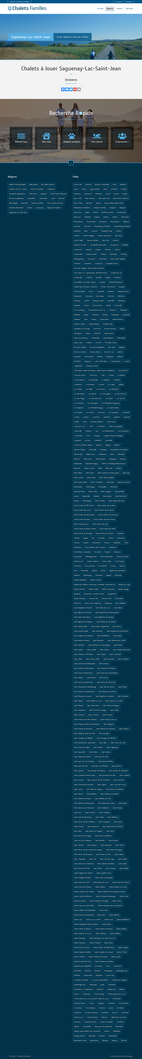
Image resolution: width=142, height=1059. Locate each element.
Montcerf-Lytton (124, 482)
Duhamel (110, 291)
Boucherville (91, 222)
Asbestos (77, 194)
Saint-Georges (104, 733)
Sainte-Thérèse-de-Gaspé (98, 957)
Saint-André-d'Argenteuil (100, 626)
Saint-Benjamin (98, 640)
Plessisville (77, 557)
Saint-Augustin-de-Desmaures (117, 631)
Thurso (91, 1003)
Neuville (96, 496)
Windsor (105, 1040)
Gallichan (77, 315)
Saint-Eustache (123, 696)
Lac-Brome (92, 394)
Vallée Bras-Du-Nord (118, 1017)
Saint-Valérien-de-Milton (106, 864)
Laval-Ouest (111, 422)
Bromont (77, 226)
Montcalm (110, 482)
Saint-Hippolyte (112, 747)
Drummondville (79, 291)
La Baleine (121, 375)
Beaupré (113, 208)
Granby (93, 319)
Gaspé (86, 315)
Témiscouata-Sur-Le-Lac (116, 994)
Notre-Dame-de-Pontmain (108, 515)
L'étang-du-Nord (92, 366)
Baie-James (33, 184)
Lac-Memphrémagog (95, 408)
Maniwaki (103, 450)
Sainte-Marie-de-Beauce (83, 929)
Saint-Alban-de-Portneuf (83, 612)
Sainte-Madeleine (123, 919)
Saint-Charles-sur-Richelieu (83, 654)
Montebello (78, 487)
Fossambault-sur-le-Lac (96, 310)
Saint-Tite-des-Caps (107, 859)
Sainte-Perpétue (80, 943)
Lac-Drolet (109, 398)
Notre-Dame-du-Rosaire (104, 533)
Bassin (98, 203)
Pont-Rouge (119, 561)
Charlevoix (51, 189)
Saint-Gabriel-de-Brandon (83, 729)
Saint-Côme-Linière (93, 659)
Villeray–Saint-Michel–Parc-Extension (87, 1031)
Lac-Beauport (114, 389)
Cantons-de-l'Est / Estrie (18, 189)
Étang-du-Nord (98, 301)
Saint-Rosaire (113, 840)
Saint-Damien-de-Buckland (83, 668)
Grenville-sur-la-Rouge (82, 329)
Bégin (87, 212)
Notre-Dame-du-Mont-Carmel (85, 529)
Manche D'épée (79, 450)
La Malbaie (105, 380)
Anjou (105, 189)
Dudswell (100, 291)
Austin (108, 194)
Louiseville (108, 440)
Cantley (76, 236)
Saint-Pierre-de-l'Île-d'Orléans (84, 822)
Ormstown (121, 538)
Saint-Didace (78, 677)
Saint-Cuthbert (123, 659)
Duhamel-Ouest (123, 291)
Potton (113, 566)
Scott (108, 966)
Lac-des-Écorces (120, 394)
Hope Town (78, 343)
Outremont (96, 543)
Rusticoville (119, 598)
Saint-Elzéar (122, 687)
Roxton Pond (106, 598)
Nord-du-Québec (37, 203)
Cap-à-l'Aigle (78, 240)
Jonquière (77, 356)
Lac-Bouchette (79, 394)
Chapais (98, 249)
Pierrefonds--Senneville (82, 552)
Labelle (120, 384)
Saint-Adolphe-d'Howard (83, 608)
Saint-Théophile (79, 859)
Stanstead (93, 985)
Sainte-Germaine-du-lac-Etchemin (110, 905)
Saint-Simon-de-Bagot (114, 850)
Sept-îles (88, 971)
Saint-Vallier (122, 864)
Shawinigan (108, 971)
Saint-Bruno (118, 645)
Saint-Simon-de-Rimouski (83, 854)
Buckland (77, 231)
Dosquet (121, 287)
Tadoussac (86, 994)
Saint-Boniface (79, 645)
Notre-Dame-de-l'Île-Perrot (84, 505)
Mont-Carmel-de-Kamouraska (108, 473)
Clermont (77, 263)
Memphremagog (91, 463)
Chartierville (78, 254)
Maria (112, 454)
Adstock (88, 184)
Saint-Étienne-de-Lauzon (83, 696)
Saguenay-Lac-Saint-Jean (72, 37)
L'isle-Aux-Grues (80, 375)
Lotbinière (98, 440)
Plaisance (117, 552)
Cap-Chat (105, 240)
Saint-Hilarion (98, 747)
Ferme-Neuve (97, 305)
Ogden (85, 538)
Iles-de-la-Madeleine (97, 347)
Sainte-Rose (108, 943)
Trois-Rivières (90, 1008)
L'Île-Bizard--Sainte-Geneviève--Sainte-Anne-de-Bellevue (94, 370)
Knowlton (77, 361)
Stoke (102, 985)
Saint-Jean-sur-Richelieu (99, 766)
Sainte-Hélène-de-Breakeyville (85, 910)
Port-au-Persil (90, 566)
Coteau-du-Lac (116, 273)
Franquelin (123, 310)
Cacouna (94, 231)
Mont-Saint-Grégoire (106, 477)
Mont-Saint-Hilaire (80, 482)
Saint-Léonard (118, 780)
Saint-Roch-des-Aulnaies (83, 840)
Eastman (111, 296)
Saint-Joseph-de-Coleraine (118, 771)
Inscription (118, 2)
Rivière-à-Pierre (95, 580)
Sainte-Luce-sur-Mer (93, 919)
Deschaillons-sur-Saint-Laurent (85, 282)
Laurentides (43, 198)
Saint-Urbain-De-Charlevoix (84, 864)
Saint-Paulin (99, 817)
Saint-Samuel (78, 845)
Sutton (76, 994)
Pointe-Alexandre (106, 557)
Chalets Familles (24, 1056)
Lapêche (116, 417)
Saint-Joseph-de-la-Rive (107, 775)
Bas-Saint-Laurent (47, 184)
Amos (76, 189)
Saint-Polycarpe (104, 822)
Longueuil (77, 440)
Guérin (122, 329)
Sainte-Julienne (114, 915)
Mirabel (119, 468)
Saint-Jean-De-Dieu (101, 757)
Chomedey (103, 259)
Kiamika (100, 356)
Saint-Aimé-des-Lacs (103, 608)
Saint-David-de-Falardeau (106, 668)
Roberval (77, 594)
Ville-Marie (119, 1026)
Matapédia (78, 463)
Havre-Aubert (109, 333)
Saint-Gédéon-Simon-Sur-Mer (84, 733)
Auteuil (116, 194)
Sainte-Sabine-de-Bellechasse (103, 947)
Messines (77, 468)
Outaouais (40, 208)
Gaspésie (43, 194)
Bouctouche (114, 222)
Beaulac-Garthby (100, 208)
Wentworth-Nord (80, 1040)
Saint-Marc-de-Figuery (94, 789)
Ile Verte (99, 343)
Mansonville (78, 454)
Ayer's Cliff (77, 198)
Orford (110, 538)
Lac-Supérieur (114, 412)
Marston (77, 459)
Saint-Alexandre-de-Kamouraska (107, 612)
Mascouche (88, 459)
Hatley (87, 333)
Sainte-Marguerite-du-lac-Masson (86, 924)
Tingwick (101, 1003)
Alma (114, 184)
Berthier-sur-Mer (107, 212)
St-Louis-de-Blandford (100, 980)
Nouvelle (120, 533)
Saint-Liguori (101, 785)
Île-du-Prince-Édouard (58, 194)
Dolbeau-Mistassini (116, 282)
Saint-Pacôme (90, 812)
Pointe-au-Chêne (122, 557)
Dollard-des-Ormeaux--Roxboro (85, 287)
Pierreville (97, 552)
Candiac (118, 231)
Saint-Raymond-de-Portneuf (112, 826)
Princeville (84, 570)
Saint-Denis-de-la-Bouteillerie (107, 673)
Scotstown (98, 966)
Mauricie (61, 198)
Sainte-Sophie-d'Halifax (82, 952)
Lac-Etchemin (79, 403)
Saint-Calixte (78, 650)
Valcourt (104, 1017)
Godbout (77, 319)
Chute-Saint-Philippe (117, 259)
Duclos (91, 291)
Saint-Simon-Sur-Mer (103, 854)
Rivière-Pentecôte (108, 589)
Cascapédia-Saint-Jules (98, 245)
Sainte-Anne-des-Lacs (101, 882)
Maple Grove (90, 454)
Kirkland (120, 356)
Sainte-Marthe (121, 929)
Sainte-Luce (78, 919)
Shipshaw (99, 975)
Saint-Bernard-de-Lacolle (116, 640)
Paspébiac (117, 543)
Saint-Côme (78, 659)
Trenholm (111, 1003)
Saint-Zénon (97, 868)
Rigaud (108, 575)
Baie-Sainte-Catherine (121, 198)
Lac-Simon (90, 412)
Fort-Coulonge (79, 310)
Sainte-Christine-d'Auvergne (106, 896)
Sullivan (121, 989)
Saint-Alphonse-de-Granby (104, 617)
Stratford (100, 989)
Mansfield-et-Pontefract (119, 450)
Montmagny (90, 487)
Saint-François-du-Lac (108, 719)
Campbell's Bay (106, 231)
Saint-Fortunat (79, 715)
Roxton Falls (93, 598)
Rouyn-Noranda (79, 598)
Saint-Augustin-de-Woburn (83, 636)
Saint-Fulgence (108, 724)
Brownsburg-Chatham (122, 226)
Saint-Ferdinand (79, 710)
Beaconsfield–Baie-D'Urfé (113, 203)
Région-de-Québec (54, 208)
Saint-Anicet (116, 626)
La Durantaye (93, 380)
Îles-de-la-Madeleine (16, 198)
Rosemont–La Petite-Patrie (94, 594)
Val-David (124, 1012)
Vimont (106, 1031)
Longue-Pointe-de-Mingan (113, 436)
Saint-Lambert (124, 775)
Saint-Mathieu (92, 794)
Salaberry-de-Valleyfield (82, 966)
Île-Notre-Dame (111, 343)
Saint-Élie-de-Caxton (107, 687)
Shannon (97, 971)
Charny (116, 249)
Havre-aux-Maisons (81, 338)
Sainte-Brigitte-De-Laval (118, 887)
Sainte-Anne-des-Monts (121, 882)
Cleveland (87, 263)
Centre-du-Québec (37, 189)
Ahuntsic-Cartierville (102, 184)
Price (75, 570)
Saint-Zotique (111, 868)
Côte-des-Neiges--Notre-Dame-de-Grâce (89, 268)
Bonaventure (78, 222)
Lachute (86, 417)
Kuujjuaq (87, 361)
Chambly (125, 245)
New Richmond (120, 496)
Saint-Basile (117, 636)
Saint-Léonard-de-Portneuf (84, 785)
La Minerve (78, 384)
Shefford (77, 975)
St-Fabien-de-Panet (81, 980)
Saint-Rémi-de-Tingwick (94, 831)
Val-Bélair (104, 1012)
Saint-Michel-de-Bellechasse (84, 803)
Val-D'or (115, 1012)
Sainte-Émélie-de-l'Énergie (99, 901)
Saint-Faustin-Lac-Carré (113, 701)
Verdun (76, 1026)
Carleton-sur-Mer (80, 245)
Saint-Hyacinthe (79, 752)
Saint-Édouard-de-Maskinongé (85, 687)
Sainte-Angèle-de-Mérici (82, 878)
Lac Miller (89, 389)
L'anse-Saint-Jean (100, 361)
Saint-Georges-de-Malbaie (83, 738)
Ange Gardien (95, 189)
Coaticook (98, 263)
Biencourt (77, 217)
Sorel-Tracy (110, 975)
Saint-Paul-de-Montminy (83, 817)
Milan (100, 468)
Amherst (123, 184)
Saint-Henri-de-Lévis (118, 743)
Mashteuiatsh (101, 459)
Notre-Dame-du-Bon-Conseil (104, 519)
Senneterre (117, 966)
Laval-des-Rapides (96, 422)
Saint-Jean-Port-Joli (81, 766)
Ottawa (76, 543)
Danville (99, 277)
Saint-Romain (100, 840)
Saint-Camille (91, 650)
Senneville (77, 971)
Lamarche (96, 417)
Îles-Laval (111, 347)
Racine (103, 570)
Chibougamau (79, 259)
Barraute (89, 203)
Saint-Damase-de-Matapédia (84, 664)
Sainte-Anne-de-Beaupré (104, 878)
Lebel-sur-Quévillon (115, 426)
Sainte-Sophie (123, 947)
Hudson (89, 343)
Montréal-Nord (79, 491)
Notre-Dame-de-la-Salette (104, 510)
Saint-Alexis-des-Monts (82, 617)
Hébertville (96, 338)
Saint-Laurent (79, 780)
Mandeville (93, 450)
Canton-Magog (88, 236)
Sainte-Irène (103, 910)
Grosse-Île (97, 329)
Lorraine (88, 440)
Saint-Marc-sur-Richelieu (115, 789)
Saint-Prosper (79, 826)
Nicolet (76, 501)
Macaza (99, 445)
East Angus (100, 296)
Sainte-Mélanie (115, 933)
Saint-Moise (122, 803)
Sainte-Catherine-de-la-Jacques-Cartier (111, 892)
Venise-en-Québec (106, 1022)
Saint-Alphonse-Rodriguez (83, 622)
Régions (109, 8)
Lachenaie (126, 412)
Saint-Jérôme (116, 766)
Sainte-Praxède (95, 943)
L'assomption (115, 361)
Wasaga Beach (79, 1036)
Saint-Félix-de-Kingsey (111, 705)
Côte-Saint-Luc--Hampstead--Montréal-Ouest (90, 273)
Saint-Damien (104, 664)
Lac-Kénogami (92, 403)
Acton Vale (78, 184)
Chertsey (123, 254)
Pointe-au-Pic (79, 561)
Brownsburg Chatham (102, 226)
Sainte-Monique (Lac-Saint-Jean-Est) (102, 938)
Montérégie (13, 203)
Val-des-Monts (92, 1017)
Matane (123, 459)
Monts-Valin (92, 491)
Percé (126, 543)
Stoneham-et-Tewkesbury (83, 989)
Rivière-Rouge (123, 589)
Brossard (87, 226)
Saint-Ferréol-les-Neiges (97, 710)
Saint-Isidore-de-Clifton (82, 757)
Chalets (119, 8)
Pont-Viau (77, 566)
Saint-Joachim (79, 771)
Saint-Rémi (78, 831)
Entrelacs (77, 301)
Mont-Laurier (78, 477)
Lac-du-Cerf (120, 398)
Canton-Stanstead (104, 236)
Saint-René (110, 831)
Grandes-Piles (108, 324)
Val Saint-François (91, 1012)
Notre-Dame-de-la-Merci (106, 505)
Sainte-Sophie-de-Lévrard (104, 952)
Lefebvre (88, 431)
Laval (53, 198)
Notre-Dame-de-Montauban (84, 515)
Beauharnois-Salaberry (82, 208)
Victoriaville (87, 1026)
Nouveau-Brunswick (16, 208)
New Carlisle (107, 496)
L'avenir (127, 361)
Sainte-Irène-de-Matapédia (84, 915)
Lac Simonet (100, 389)
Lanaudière (31, 198)
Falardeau (121, 301)
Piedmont (112, 547)
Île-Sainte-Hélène (80, 347)
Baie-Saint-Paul (103, 198)
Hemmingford (108, 338)
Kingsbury (109, 356)
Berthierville (121, 212)
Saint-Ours (78, 812)
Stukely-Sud (111, 989)
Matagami (113, 459)
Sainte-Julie (101, 915)
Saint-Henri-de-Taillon (82, 747)
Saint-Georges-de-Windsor (106, 738)
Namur (76, 496)
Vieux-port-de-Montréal (103, 1026)
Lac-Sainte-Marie (112, 408)
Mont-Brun (90, 473)
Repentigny (87, 575)
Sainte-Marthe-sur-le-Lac (83, 933)
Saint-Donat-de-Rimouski (106, 682)
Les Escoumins (123, 431)
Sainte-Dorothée (80, 901)
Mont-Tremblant (97, 482)
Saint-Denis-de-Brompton (83, 673)
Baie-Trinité (78, 203)
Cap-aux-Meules (92, 240)
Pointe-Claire (106, 561)
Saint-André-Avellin (81, 626)
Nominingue (87, 501)
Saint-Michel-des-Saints (106, 803)
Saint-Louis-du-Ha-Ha (118, 785)
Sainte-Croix (123, 896)
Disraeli (102, 282)
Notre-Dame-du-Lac (81, 524)
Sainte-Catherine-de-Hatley (84, 892)
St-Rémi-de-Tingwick (119, 980)
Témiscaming (99, 994)
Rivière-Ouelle (93, 589)
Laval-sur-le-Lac (79, 426)
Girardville (126, 315)
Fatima (86, 305)
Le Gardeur (101, 426)
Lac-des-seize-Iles (95, 398)
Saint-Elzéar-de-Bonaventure (84, 691)
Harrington (78, 333)
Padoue (106, 543)
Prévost (122, 566)
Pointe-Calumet (93, 561)
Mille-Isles (109, 468)
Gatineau (95, 315)
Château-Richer (91, 254)
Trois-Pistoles (123, 1003)
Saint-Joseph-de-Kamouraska (84, 775)
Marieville (121, 454)
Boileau (97, 217)
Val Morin (120, 1008)
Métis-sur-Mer (89, 468)
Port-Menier (102, 566)
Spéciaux (129, 8)
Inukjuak (121, 347)
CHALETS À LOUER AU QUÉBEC (19, 2)
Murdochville (119, 491)
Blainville (88, 217)
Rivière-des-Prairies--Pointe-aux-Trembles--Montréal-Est (94, 584)
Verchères (120, 1022)
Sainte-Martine (101, 933)
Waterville (91, 1036)
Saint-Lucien (78, 789)
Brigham (126, 222)
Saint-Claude (101, 654)
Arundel (123, 189)
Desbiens (85, 37)
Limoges (97, 436)
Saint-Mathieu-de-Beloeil (109, 794)
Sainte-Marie (106, 924)
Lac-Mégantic (79, 408)
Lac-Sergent (78, 412)
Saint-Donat (91, 677)
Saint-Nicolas (117, 808)
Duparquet (78, 296)
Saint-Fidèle (114, 710)
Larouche (126, 417)
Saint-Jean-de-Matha (105, 761)
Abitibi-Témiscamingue (17, 184)
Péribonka (77, 547)
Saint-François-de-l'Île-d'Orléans (85, 719)
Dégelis (107, 277)
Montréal (24, 203)
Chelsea (103, 254)
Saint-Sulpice (119, 854)
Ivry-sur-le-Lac (109, 352)
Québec (94, 570)
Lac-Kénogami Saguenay (110, 403)
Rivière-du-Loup (124, 584)
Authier (125, 194)
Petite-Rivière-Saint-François (95, 547)
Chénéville (113, 254)
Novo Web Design (125, 1056)
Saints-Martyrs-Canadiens (104, 961)
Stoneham (112, 985)
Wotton (124, 1040)
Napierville (86, 496)
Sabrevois (77, 603)
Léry (96, 431)
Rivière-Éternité (79, 589)
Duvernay (88, 296)
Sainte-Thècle (122, 952)
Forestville (118, 305)
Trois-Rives (78, 1008)
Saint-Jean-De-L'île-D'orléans (84, 761)
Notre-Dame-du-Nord (107, 529)
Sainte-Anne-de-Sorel (81, 882)
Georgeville (115, 315)
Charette (108, 249)
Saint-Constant (108, 659)
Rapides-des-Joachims (117, 570)
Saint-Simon (119, 845)
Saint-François (107, 715)
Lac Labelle (78, 389)
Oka (93, 538)
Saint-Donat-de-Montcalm (83, 682)
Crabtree (89, 277)
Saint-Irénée (93, 752)
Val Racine (77, 1012)
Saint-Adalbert (120, 603)
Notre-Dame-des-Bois (82, 519)
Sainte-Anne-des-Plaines (83, 887)
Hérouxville (121, 338)
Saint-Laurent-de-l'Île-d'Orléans (98, 780)
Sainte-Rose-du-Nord (81, 947)
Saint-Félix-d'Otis (93, 705)
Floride (108, 305)
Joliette (120, 352)
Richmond (99, 575)
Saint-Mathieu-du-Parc (103, 798)
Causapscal (114, 245)
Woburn (114, 1040)
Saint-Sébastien (106, 845)
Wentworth (113, 1036)
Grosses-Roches (110, 329)
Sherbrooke (88, 975)
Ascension (88, 194)
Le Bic (91, 426)
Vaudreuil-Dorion (90, 1022)
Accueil (100, 8)
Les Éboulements (108, 431)
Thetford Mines (79, 1003)
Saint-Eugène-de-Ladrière (104, 696)
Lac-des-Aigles (105, 394)
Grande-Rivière (94, 324)
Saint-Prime (118, 822)
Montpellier (102, 487)
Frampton (112, 310)
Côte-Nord (33, 194)
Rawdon (77, 575)
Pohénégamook (91, 557)
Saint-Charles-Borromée (121, 650)
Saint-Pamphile (104, 812)
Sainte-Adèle (123, 868)
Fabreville (110, 301)
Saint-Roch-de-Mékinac (103, 836)
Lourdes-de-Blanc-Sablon (83, 445)
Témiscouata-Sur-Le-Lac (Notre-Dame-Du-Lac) (91, 999)
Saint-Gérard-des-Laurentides (85, 743)
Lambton (106, 417)
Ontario (30, 208)
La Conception (79, 380)
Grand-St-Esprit (79, 324)
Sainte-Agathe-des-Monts (83, 873)
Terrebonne (116, 999)
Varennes (77, 1022)
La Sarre (101, 384)
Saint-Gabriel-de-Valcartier (105, 729)
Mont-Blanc (78, 473)
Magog (107, 445)
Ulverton (102, 1008)
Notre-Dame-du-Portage (83, 533)
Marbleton (102, 454)
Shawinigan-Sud (122, 971)
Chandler (88, 249)
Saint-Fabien (78, 701)
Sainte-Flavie (116, 901)
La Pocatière (90, 384)
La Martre (116, 380)
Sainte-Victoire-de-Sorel (82, 961)
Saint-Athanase (97, 631)
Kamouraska (88, 356)
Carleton (115, 240)
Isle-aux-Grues (95, 352)
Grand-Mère (104, 319)
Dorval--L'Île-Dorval (108, 287)
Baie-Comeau (90, 198)
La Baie (111, 375)
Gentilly (104, 315)
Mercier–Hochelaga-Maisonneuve (113, 463)
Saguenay (108, 603)
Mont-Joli (126, 473)
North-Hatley (100, 501)
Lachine (76, 417)
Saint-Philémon (112, 817)
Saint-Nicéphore (103, 808)
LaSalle (76, 422)
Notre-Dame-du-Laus (100, 524)
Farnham (77, 305)
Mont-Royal (91, 477)
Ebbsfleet (121, 296)
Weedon (102, 1036)
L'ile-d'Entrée (123, 370)
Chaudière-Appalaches (17, 194)
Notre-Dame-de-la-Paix (82, 510)
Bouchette (103, 222)
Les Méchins (78, 436)
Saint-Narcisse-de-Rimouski (84, 808)
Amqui (84, 189)
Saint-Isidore (105, 752)
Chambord (78, 249)
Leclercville (78, 431)
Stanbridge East (80, 985)
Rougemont (111, 594)
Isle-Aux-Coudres (80, 352)
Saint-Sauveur (92, 845)
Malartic (117, 445)
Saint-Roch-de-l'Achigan (82, 836)
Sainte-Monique (79, 938)
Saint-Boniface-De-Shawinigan (99, 645)
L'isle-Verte (93, 375)
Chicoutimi (91, 259)
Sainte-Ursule (115, 957)
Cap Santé (118, 236)
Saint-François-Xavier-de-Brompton (87, 724)
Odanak (77, 538)
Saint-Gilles (103, 743)
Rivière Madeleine (80, 580)
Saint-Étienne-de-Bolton (107, 691)
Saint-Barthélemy (103, 636)
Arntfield (114, 189)
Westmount (94, 1040)
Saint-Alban (118, 608)
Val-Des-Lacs (78, 1017)
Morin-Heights (106, 491)
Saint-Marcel (78, 794)
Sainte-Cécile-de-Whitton (83, 896)
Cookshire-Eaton (112, 263)
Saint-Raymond (93, 826)
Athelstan (98, 194)
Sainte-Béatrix (100, 887)
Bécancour (78, 212)
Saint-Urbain (122, 859)
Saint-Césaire (104, 650)
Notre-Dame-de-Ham (55, 203)
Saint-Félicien (78, 705)
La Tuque (111, 384)
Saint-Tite (92, 859)
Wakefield (116, 1031)
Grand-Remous (117, 319)
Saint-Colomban (115, 654)
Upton (111, 1008)
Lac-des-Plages (79, 398)
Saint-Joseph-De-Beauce (96, 771)
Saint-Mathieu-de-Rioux (82, 798)
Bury (85, 231)
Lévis (88, 436)
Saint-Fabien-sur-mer (94, 701)
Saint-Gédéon (124, 729)
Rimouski (118, 575)
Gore (86, 319)
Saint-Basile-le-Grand (81, 640)
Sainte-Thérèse (79, 957)
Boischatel (125, 217)
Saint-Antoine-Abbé (81, 631)
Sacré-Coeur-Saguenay (93, 603)
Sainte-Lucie (108, 919)
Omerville (101, 538)
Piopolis (107, 552)
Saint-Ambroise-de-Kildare (106, 622)
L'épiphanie (78, 366)
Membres (129, 2)
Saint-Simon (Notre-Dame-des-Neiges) (88, 850)
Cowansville (78, 277)
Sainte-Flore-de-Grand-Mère (84, 905)
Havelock (97, 333)
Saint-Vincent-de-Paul (82, 868)
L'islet (103, 375)
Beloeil (95, 212)
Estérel (86, 301)
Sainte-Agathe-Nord (103, 873)
